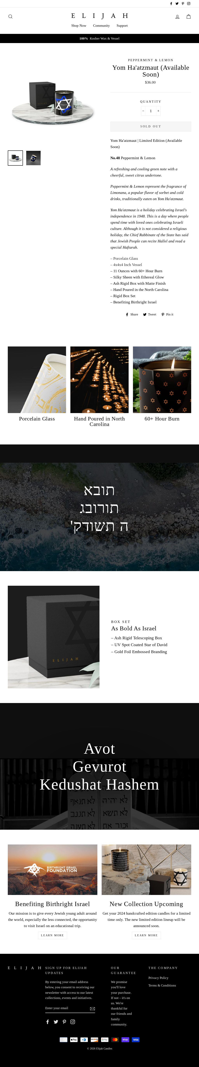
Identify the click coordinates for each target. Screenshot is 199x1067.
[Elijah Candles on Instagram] (72, 1021)
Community (101, 25)
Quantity (151, 101)
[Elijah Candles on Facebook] (47, 1021)
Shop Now (78, 25)
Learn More (52, 935)
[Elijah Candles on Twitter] (56, 1021)
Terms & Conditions (162, 985)
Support (122, 25)
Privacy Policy (158, 978)
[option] (99, 38)
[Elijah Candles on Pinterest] (64, 1021)
